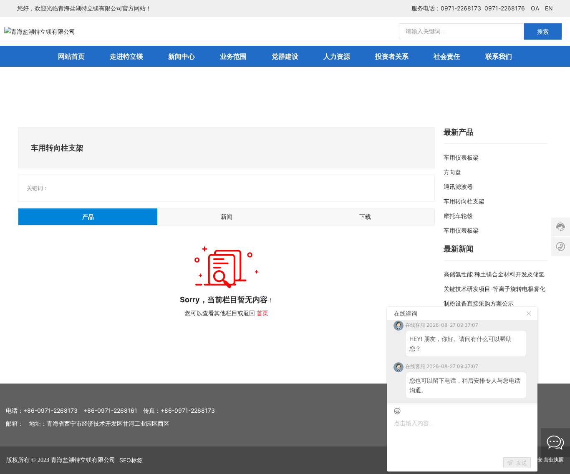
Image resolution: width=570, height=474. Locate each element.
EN (549, 8)
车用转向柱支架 (464, 201)
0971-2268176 (504, 8)
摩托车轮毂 (458, 215)
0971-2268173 (461, 8)
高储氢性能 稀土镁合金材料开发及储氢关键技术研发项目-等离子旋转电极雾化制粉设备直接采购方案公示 (494, 289)
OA (535, 8)
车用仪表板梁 (461, 157)
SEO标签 (131, 460)
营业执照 (554, 459)
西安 (537, 459)
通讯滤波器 (458, 186)
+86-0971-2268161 (110, 410)
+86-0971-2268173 (50, 410)
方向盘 (452, 172)
